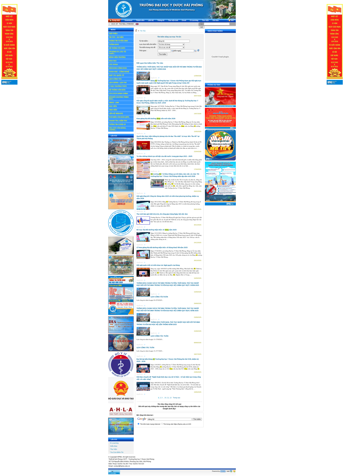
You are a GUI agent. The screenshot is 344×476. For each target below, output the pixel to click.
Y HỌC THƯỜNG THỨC (118, 86)
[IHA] (121, 333)
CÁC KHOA (113, 64)
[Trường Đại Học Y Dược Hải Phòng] (172, 9)
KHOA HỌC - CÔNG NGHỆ (119, 72)
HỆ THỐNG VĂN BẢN (117, 90)
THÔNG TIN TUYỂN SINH (118, 41)
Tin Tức (143, 31)
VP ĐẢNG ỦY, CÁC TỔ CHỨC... (117, 53)
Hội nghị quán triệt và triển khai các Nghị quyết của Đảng (158, 265)
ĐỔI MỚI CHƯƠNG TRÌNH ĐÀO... (119, 98)
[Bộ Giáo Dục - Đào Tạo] (121, 402)
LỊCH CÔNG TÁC (115, 79)
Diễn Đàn (113, 446)
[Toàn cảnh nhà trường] (121, 155)
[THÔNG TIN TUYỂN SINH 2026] (121, 315)
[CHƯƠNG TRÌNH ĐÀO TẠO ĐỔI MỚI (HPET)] (121, 434)
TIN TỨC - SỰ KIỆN (116, 37)
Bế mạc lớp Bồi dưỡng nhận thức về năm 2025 (157, 230)
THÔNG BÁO (114, 44)
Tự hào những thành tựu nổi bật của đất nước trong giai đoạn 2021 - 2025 (164, 156)
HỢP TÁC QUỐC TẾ (116, 75)
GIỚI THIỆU (113, 34)
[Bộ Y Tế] (121, 377)
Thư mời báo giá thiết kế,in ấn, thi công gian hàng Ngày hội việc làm (162, 214)
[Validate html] (231, 471)
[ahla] (121, 416)
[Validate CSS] (234, 471)
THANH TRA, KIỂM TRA (118, 121)
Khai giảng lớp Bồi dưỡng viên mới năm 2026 (156, 119)
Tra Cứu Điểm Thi (116, 452)
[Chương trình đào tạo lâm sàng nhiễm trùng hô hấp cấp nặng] (121, 209)
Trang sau (176, 398)
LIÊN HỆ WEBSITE (116, 113)
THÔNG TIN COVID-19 (117, 124)
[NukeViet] (223, 471)
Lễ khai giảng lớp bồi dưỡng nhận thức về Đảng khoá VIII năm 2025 (162, 247)
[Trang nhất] (136, 31)
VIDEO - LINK (114, 103)
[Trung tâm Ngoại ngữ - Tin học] (121, 235)
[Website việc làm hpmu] (121, 173)
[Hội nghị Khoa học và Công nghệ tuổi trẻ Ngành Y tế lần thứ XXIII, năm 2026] (121, 191)
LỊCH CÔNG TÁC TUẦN (159, 336)
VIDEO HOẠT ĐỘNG (215, 31)
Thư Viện (113, 449)
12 (171, 398)
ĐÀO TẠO (112, 61)
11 (168, 398)
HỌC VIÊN (113, 106)
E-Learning (114, 443)
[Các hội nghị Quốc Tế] (121, 274)
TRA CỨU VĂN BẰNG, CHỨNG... (117, 129)
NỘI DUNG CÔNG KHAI (118, 68)
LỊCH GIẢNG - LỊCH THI (117, 83)
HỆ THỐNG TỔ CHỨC (117, 48)
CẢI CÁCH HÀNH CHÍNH (118, 93)
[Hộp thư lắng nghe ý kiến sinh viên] (121, 254)
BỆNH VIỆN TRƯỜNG (117, 57)
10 (165, 398)
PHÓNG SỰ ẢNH (213, 85)
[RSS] (231, 20)
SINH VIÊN (113, 110)
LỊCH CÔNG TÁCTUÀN (159, 297)
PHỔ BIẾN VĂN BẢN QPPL (119, 117)
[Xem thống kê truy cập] (114, 474)
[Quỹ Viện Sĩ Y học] (121, 351)
